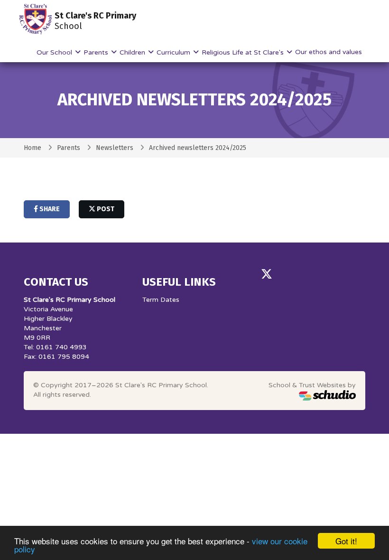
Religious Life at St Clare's (244, 52)
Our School (55, 52)
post (104, 209)
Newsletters (114, 148)
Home (32, 148)
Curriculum (174, 52)
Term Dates (160, 300)
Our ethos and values (328, 52)
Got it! (346, 541)
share (49, 209)
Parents (96, 52)
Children (133, 52)
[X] (266, 274)
